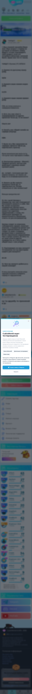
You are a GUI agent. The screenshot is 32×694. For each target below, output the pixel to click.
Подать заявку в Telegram (17, 367)
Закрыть (16, 371)
